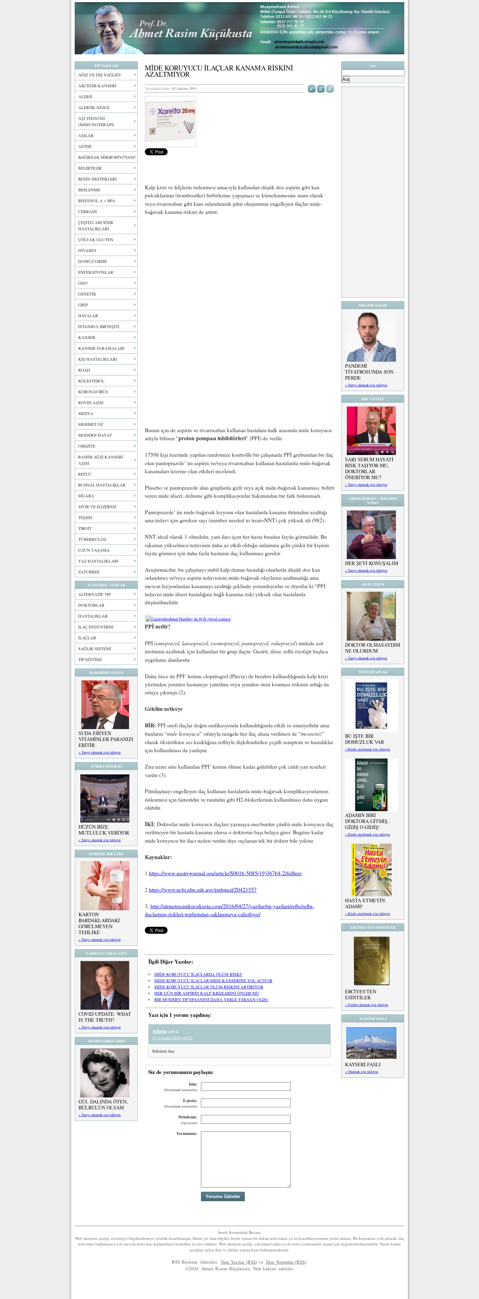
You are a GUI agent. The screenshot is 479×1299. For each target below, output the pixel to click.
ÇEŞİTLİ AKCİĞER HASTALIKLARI (95, 225)
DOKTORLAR (91, 605)
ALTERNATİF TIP (94, 594)
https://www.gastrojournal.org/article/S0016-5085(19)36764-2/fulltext (225, 873)
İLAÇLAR (87, 637)
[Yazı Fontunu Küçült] (321, 88)
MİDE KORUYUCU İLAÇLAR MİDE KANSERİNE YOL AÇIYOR (213, 980)
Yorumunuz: (186, 1133)
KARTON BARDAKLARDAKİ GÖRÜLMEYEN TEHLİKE (99, 923)
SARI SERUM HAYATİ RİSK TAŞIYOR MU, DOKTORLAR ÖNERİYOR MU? (369, 468)
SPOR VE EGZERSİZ (97, 506)
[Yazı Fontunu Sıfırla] (330, 88)
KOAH (84, 370)
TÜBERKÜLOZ (92, 539)
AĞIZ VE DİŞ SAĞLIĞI (99, 74)
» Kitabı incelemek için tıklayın (367, 749)
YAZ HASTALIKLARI (98, 561)
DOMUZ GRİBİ (92, 261)
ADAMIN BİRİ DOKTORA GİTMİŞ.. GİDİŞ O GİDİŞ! (367, 821)
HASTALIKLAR (93, 616)
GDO (83, 283)
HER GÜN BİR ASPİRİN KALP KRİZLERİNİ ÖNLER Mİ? (206, 993)
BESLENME (89, 189)
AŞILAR (86, 135)
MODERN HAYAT (95, 435)
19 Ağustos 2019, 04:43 (172, 1037)
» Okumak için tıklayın (361, 1071)
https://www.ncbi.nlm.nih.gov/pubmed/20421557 (203, 889)
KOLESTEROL (91, 380)
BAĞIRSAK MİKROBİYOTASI (106, 157)
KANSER (86, 337)
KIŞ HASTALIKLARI (97, 359)
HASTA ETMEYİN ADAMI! (365, 903)
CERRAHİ (87, 211)
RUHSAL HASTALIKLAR (102, 485)
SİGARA (86, 495)
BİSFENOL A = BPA (96, 200)
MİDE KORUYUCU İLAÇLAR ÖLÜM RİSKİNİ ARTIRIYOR (208, 986)
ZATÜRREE (89, 571)
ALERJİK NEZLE (93, 107)
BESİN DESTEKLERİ (97, 179)
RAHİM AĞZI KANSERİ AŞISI (100, 460)
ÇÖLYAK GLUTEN (95, 239)
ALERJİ (85, 96)
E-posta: (180, 1103)
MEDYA (85, 413)
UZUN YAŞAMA (94, 550)
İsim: (180, 1086)
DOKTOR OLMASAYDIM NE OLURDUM (372, 647)
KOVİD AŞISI (90, 402)
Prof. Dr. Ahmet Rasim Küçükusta (239, 28)
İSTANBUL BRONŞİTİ (98, 326)
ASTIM (85, 146)
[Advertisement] (239, 273)
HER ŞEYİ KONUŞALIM (371, 563)
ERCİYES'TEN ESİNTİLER (360, 994)
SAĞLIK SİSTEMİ (94, 648)
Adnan (159, 1031)
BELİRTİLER (90, 168)
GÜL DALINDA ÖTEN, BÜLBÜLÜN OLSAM (103, 1104)
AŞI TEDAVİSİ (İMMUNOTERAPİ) (96, 121)
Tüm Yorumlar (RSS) (285, 1262)
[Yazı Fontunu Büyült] (312, 88)
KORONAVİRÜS (93, 391)
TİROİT (85, 528)
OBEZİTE (86, 446)
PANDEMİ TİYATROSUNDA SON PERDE (369, 371)
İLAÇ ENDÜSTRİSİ (96, 627)
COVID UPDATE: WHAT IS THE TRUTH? (105, 1017)
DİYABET (87, 250)
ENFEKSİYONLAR (95, 272)
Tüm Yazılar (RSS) (239, 1262)
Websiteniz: (187, 1119)
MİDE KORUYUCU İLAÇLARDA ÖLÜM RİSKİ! (198, 974)
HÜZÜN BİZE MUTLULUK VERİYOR (104, 829)
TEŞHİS (85, 517)
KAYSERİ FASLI (363, 1064)
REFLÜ (85, 474)
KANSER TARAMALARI (101, 348)
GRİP (83, 304)
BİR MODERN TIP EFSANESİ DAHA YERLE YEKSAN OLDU (211, 999)
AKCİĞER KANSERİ (97, 85)
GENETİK (87, 294)
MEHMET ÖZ (90, 424)
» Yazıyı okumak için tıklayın (100, 752)
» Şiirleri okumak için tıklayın (366, 1004)
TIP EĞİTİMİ (90, 659)
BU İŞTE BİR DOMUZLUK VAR (364, 739)
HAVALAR (88, 315)
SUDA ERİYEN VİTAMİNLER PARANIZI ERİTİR (106, 739)
